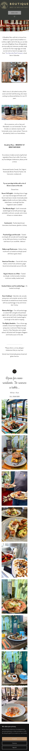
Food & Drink (12, 28)
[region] (14, 737)
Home (8, 28)
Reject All (15, 747)
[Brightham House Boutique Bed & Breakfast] (14, 5)
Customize (14, 743)
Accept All (14, 738)
